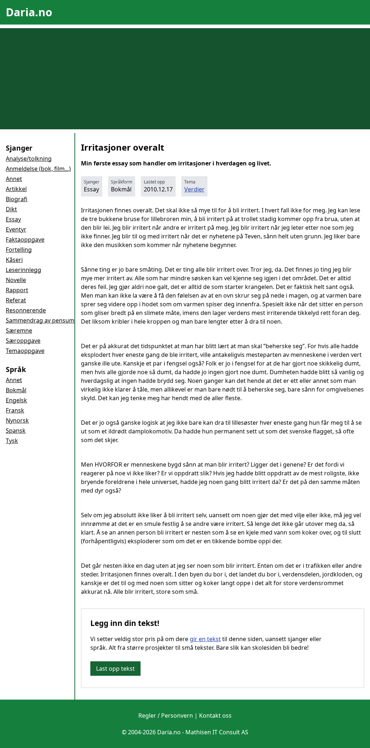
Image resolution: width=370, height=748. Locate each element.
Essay (13, 219)
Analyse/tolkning (29, 159)
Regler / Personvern (165, 715)
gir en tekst (205, 639)
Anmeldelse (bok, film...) (38, 169)
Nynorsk (17, 420)
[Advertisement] (185, 78)
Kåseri (14, 260)
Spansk (16, 430)
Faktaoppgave (25, 239)
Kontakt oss (215, 715)
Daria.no (29, 12)
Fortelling (19, 250)
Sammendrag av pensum (40, 320)
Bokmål (16, 390)
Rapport (17, 290)
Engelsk (16, 400)
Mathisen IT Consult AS (216, 732)
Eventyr (16, 229)
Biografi (16, 199)
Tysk (12, 441)
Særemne (19, 330)
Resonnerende (26, 310)
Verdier (194, 189)
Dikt (11, 209)
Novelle (16, 280)
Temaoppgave (25, 351)
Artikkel (16, 189)
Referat (16, 300)
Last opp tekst (115, 669)
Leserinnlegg (23, 270)
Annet (14, 179)
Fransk (15, 410)
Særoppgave (23, 341)
